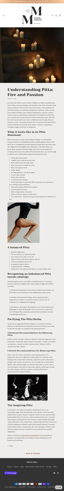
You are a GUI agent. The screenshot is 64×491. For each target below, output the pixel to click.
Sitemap (49, 467)
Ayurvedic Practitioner (30, 435)
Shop (22, 467)
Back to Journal (33, 453)
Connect (16, 467)
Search (9, 467)
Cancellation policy (53, 487)
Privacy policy (31, 487)
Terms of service (41, 487)
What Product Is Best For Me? (35, 467)
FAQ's (55, 467)
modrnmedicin (12, 487)
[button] (3, 15)
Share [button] (11, 446)
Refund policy (22, 487)
